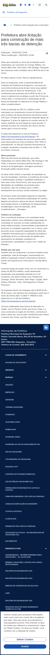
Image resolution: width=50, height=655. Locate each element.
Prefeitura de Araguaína (17, 12)
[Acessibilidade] (25, 5)
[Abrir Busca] (46, 4)
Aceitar (25, 646)
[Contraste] (21, 5)
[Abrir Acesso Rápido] (34, 5)
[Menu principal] (3, 12)
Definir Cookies (25, 639)
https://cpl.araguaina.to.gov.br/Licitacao (18, 136)
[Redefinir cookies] (29, 5)
